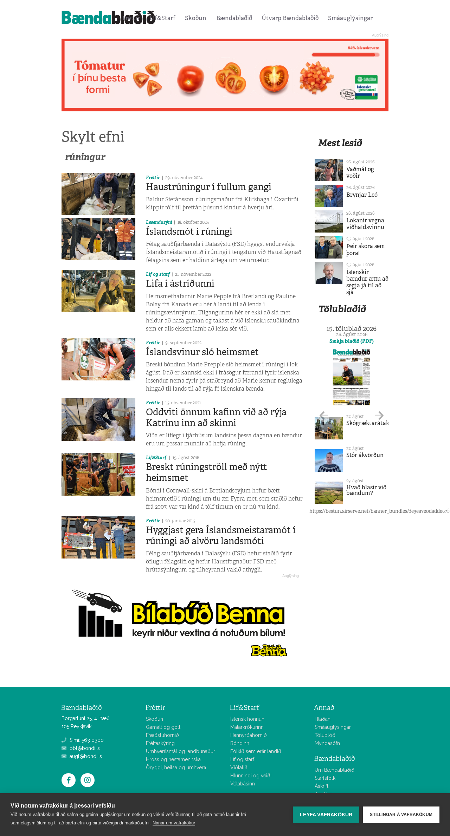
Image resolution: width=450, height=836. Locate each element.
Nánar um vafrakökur (174, 822)
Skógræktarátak (367, 423)
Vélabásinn (242, 783)
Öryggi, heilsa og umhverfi (176, 767)
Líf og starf (158, 274)
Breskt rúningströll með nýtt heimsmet (206, 472)
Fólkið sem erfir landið (255, 751)
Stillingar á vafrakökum (401, 814)
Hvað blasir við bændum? (366, 490)
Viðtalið (239, 767)
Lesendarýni (159, 222)
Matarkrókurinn (247, 727)
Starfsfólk (325, 778)
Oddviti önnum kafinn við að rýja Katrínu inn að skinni (216, 417)
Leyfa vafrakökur (326, 814)
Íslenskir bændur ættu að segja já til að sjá (367, 282)
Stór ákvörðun (365, 455)
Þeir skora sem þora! (365, 249)
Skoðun (195, 18)
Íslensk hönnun (247, 719)
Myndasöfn (327, 743)
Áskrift (321, 786)
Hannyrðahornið (248, 735)
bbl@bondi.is (84, 748)
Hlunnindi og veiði (250, 775)
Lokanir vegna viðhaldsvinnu (365, 224)
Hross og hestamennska (173, 759)
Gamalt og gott (163, 727)
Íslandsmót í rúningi (189, 231)
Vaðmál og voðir (360, 172)
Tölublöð (325, 735)
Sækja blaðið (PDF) (351, 341)
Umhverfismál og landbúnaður (180, 751)
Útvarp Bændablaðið (290, 18)
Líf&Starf (162, 18)
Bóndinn (239, 743)
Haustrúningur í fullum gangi (208, 187)
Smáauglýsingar (350, 18)
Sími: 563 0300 (86, 740)
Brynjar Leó (362, 194)
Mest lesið (340, 143)
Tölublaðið (342, 309)
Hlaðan (322, 719)
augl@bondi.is (85, 756)
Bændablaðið (234, 18)
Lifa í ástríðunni (180, 283)
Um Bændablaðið (334, 770)
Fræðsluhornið (162, 735)
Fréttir (131, 18)
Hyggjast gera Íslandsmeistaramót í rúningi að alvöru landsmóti (221, 535)
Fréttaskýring (160, 743)
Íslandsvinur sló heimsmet (202, 352)
